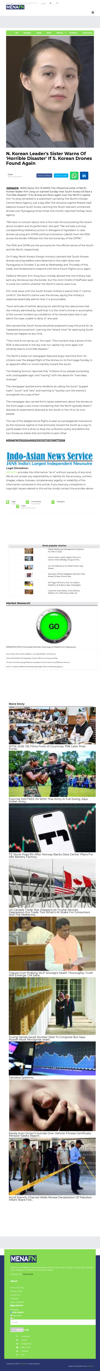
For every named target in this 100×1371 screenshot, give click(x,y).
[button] (50, 3)
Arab (38, 33)
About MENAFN (17, 1302)
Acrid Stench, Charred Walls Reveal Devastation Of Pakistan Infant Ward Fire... (50, 1198)
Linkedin (24, 1351)
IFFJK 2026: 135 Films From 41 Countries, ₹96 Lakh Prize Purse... (47, 747)
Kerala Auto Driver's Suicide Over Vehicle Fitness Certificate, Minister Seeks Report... (50, 1134)
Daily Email (25, 1347)
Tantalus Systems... (22, 1077)
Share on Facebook (44, 175)
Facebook (25, 1336)
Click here (28, 1274)
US (13, 33)
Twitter (24, 1340)
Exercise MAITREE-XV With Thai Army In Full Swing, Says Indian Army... (48, 800)
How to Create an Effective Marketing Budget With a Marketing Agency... (35, 667)
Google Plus (26, 1344)
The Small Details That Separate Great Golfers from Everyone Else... (32, 658)
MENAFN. (23, 1364)
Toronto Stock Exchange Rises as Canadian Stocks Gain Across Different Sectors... (38, 662)
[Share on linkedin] (84, 176)
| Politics (72, 33)
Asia (49, 33)
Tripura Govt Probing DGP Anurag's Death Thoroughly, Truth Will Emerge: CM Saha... (51, 974)
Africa (59, 33)
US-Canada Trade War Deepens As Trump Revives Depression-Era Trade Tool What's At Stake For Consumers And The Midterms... (49, 912)
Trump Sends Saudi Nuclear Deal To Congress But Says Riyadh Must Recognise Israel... (47, 1038)
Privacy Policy (16, 1291)
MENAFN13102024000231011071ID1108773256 (35, 440)
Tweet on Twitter (61, 175)
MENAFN (13, 188)
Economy (87, 33)
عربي (43, 3)
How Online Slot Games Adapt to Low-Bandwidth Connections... (31, 654)
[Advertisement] (50, 21)
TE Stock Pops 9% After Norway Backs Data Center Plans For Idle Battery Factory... (51, 856)
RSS (23, 1355)
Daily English (18, 1312)
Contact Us (15, 1295)
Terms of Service (17, 1288)
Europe (26, 33)
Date (10, 174)
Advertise (14, 1299)
